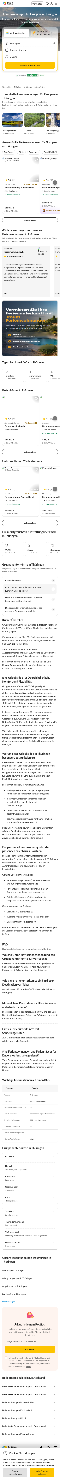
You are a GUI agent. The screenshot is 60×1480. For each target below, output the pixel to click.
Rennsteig (9, 1235)
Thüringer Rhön (11, 1201)
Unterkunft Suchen (30, 65)
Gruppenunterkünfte (35, 87)
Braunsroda (9, 1180)
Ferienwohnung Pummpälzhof (19, 187)
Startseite (6, 87)
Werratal (28, 1235)
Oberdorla (9, 1169)
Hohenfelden (10, 1246)
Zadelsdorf (9, 1190)
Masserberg (9, 248)
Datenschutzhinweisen (44, 1465)
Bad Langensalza (20, 1169)
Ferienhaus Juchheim (14, 426)
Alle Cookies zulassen (42, 1472)
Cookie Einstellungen (15, 1472)
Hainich (27, 130)
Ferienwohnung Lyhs (14, 251)
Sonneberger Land (40, 1235)
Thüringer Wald (9, 130)
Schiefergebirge (52, 130)
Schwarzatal (19, 1235)
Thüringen (18, 87)
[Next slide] (55, 182)
